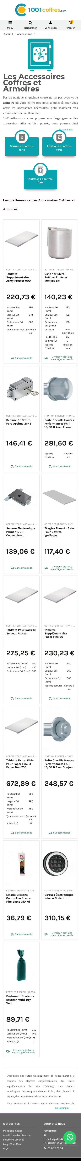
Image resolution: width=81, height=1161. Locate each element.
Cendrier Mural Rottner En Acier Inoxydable (55, 277)
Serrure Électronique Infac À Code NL (58, 896)
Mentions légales (12, 1130)
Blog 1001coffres (12, 1144)
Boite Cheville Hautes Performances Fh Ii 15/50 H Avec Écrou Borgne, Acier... (59, 425)
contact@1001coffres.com (62, 1142)
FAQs (6, 1148)
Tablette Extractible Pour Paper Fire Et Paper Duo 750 (19, 764)
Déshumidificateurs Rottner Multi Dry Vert (20, 999)
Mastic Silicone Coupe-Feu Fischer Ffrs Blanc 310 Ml (19, 898)
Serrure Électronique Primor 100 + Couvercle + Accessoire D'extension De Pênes (21, 535)
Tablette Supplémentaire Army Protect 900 (18, 277)
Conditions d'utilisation (17, 1135)
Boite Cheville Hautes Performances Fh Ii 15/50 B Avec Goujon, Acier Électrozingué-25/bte (59, 767)
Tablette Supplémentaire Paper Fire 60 (55, 633)
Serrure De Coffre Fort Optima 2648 (18, 421)
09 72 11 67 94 (55, 1148)
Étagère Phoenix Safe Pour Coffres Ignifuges (59, 532)
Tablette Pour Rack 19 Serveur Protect (21, 631)
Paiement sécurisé (13, 1139)
